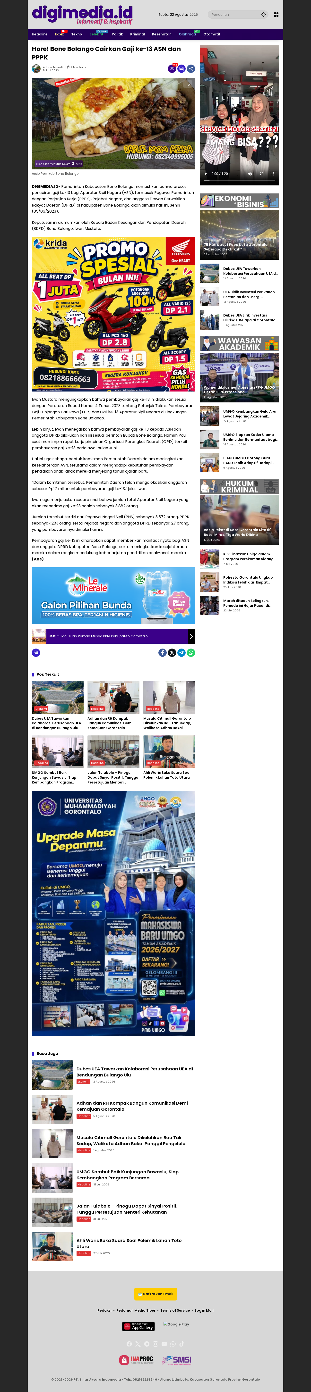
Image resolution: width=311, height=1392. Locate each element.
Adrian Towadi (53, 67)
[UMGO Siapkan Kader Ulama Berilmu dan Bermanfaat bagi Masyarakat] (209, 439)
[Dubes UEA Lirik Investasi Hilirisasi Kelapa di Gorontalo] (209, 320)
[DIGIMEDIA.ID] (83, 14)
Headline (97, 709)
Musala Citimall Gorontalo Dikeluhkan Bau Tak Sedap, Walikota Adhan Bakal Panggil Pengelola (167, 723)
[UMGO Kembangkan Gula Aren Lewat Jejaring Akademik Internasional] (209, 416)
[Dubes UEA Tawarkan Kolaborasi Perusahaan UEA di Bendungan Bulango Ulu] (58, 697)
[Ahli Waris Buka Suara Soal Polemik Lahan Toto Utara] (169, 751)
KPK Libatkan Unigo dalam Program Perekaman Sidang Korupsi (248, 556)
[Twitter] (172, 653)
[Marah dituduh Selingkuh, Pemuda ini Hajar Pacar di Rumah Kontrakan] (209, 605)
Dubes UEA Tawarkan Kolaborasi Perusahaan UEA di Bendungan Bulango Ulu (56, 723)
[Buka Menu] (276, 14)
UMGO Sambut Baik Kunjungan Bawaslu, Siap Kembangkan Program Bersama (54, 777)
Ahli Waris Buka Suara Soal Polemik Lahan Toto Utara (166, 775)
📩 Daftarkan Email (155, 1294)
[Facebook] (162, 653)
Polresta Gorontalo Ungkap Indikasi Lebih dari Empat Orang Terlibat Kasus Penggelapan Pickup (248, 580)
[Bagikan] (191, 69)
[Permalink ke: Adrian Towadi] (37, 68)
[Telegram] (181, 653)
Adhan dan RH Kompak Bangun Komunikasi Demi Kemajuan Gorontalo (109, 723)
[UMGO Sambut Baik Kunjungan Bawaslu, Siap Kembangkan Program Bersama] (58, 751)
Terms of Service (175, 1310)
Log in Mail (204, 1310)
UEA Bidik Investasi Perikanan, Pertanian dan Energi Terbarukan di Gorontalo (249, 294)
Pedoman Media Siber (136, 1310)
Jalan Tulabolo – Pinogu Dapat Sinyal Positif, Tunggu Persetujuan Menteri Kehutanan (112, 777)
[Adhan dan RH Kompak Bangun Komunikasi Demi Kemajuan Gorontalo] (113, 697)
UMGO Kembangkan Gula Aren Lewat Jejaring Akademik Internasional (250, 414)
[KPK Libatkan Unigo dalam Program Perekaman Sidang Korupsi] (209, 558)
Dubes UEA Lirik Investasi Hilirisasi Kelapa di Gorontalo (249, 318)
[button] (263, 14)
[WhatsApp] (191, 653)
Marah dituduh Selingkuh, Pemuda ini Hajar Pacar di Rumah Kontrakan (246, 603)
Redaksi (104, 1310)
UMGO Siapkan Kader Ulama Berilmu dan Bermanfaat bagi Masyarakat (249, 437)
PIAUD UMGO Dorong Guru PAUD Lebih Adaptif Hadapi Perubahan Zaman (247, 460)
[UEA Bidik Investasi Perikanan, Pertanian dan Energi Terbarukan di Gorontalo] (209, 296)
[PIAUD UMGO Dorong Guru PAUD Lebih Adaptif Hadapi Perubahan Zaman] (209, 462)
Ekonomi (41, 709)
